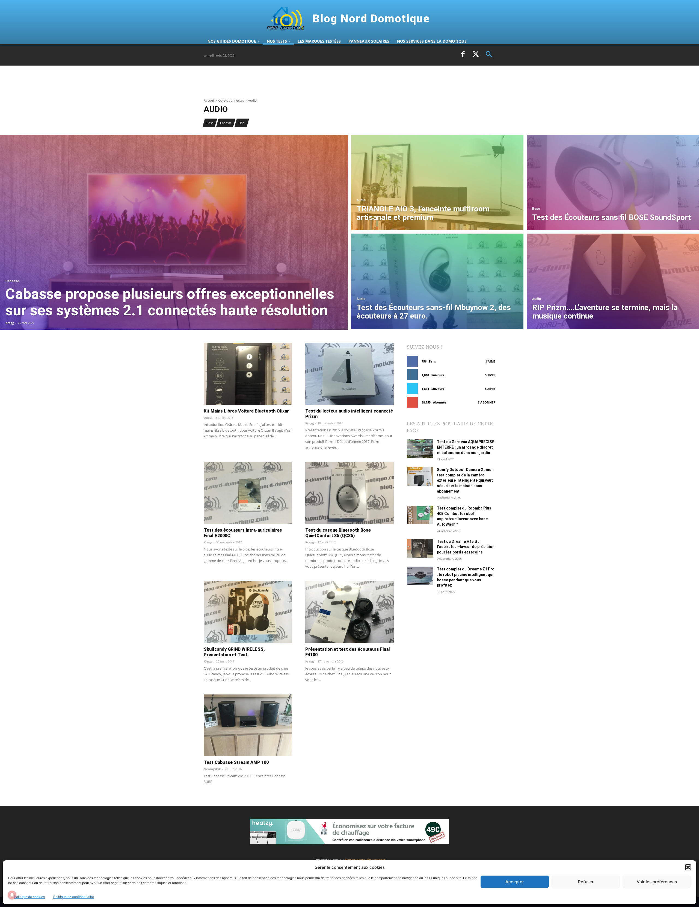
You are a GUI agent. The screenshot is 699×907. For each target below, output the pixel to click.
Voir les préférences (657, 881)
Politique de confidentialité (73, 897)
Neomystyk (212, 769)
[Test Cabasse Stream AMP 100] (248, 725)
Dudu (208, 418)
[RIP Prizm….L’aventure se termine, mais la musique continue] (613, 281)
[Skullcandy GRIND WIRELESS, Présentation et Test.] (248, 612)
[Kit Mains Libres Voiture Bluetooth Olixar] (248, 374)
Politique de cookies (29, 897)
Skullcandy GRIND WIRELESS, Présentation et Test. (234, 652)
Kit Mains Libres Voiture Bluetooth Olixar (246, 411)
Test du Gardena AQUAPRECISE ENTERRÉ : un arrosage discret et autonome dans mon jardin (465, 447)
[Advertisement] (303, 84)
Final (241, 123)
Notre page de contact (365, 859)
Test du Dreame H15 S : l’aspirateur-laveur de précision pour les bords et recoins (465, 546)
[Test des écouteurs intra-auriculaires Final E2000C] (248, 493)
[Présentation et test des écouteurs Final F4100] (349, 612)
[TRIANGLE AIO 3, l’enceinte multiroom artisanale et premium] (437, 182)
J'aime (490, 361)
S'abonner (486, 402)
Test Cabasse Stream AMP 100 (236, 762)
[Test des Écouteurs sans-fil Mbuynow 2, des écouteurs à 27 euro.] (437, 281)
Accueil (209, 100)
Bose (209, 123)
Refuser (586, 881)
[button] (688, 867)
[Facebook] (462, 54)
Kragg (309, 423)
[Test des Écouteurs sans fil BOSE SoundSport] (613, 182)
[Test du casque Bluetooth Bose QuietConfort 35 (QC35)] (349, 493)
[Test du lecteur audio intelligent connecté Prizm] (349, 374)
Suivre (490, 375)
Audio (361, 200)
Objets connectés (231, 100)
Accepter (514, 881)
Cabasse (226, 123)
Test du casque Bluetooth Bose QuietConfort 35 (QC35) (338, 533)
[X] (475, 54)
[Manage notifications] (12, 895)
